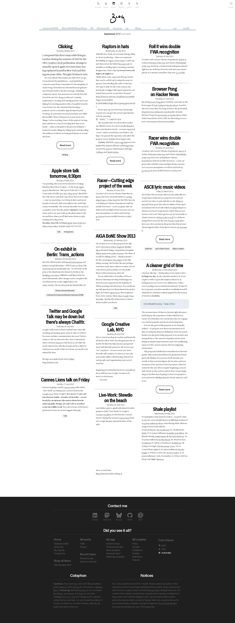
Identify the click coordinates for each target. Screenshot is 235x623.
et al (65, 594)
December (169, 270)
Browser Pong (154, 102)
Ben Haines (58, 594)
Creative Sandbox (103, 414)
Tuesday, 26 (111, 405)
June (67, 384)
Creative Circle (55, 62)
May (68, 51)
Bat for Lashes (173, 452)
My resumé (59, 550)
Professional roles (114, 547)
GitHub (129, 520)
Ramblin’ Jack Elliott (175, 433)
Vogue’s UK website (116, 60)
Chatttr (58, 342)
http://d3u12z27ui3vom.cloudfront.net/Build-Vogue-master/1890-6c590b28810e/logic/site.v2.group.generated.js (115, 101)
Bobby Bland (164, 439)
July (68, 326)
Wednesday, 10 (111, 51)
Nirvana (160, 459)
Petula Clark (173, 220)
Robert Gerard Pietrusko (53, 265)
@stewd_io (115, 292)
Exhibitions (137, 550)
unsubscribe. (149, 607)
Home (57, 539)
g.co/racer (100, 216)
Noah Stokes (113, 152)
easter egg (118, 142)
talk (78, 410)
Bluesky (119, 520)
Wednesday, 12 (158, 270)
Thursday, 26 (61, 326)
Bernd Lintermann (74, 262)
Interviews (137, 556)
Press (135, 543)
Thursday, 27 (160, 99)
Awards (136, 547)
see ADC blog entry (68, 193)
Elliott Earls (101, 253)
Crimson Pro (77, 587)
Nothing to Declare (50, 275)
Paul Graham (159, 105)
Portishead (146, 443)
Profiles (135, 553)
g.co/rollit (180, 72)
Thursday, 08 (61, 51)
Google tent (47, 394)
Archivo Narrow (60, 587)
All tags (110, 539)
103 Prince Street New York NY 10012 (64, 224)
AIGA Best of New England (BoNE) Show (113, 248)
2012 (72, 326)
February (68, 259)
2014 (72, 51)
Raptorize (129, 145)
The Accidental (162, 430)
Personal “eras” (113, 553)
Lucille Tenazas (117, 253)
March (166, 191)
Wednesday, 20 (110, 240)
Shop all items (62, 560)
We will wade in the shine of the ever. (76, 605)
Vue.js (81, 594)
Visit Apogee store (62, 565)
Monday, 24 (160, 148)
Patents (136, 560)
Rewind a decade (88, 561)
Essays (83, 547)
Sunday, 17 (61, 384)
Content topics (113, 543)
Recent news (88, 554)
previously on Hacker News (169, 115)
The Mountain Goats (166, 446)
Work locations (113, 550)
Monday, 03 (111, 190)
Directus (82, 590)
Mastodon (107, 520)
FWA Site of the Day (156, 63)
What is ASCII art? (165, 217)
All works (85, 539)
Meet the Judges (115, 260)
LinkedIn (95, 520)
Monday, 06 (61, 180)
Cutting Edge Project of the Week (114, 198)
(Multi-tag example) (115, 556)
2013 (72, 180)
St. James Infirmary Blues (152, 423)
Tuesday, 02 (160, 56)
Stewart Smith (153, 590)
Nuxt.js (71, 594)
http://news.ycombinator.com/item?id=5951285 (162, 112)
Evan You (67, 597)
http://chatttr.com (50, 362)
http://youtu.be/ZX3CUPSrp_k (109, 473)
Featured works (61, 543)
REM (144, 433)
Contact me (59, 553)
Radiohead (176, 443)
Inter (75, 584)
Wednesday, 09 (160, 413)
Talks (82, 543)
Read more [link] (65, 145)
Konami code (124, 64)
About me (58, 547)
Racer (98, 197)
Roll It (181, 59)
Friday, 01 (160, 191)
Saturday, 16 (59, 259)
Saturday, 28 (111, 334)
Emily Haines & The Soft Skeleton (169, 436)
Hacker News (172, 105)
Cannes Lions (69, 387)
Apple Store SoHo (74, 223)
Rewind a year (87, 558)
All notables (139, 539)
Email (140, 520)
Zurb (108, 149)
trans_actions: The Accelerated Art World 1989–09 (64, 267)
